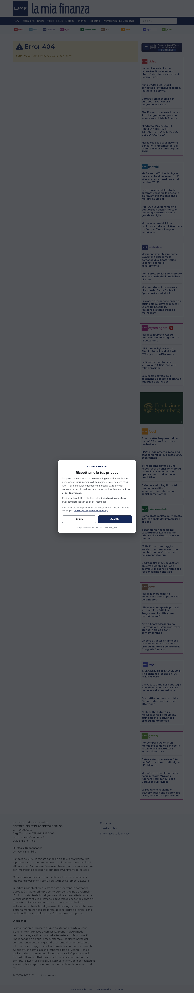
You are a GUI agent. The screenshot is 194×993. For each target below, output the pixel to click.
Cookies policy (81, 510)
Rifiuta (79, 519)
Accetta (114, 519)
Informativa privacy (98, 510)
